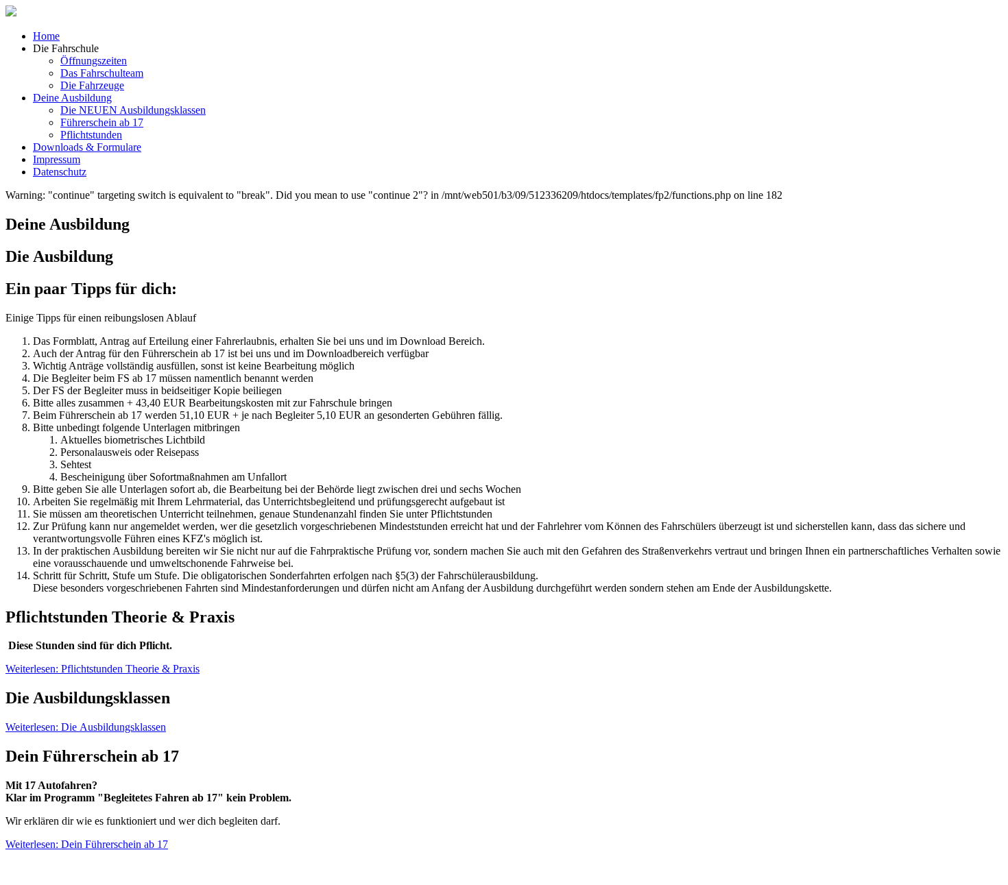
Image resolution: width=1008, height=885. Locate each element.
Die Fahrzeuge (92, 85)
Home (46, 36)
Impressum (56, 159)
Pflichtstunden (91, 135)
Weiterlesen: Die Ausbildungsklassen (85, 727)
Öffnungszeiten (93, 60)
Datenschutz (59, 172)
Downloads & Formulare (87, 147)
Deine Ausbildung (72, 98)
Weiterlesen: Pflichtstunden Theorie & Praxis (102, 669)
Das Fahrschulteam (101, 73)
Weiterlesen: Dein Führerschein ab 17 (86, 844)
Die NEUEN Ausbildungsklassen (133, 110)
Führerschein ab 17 (101, 122)
